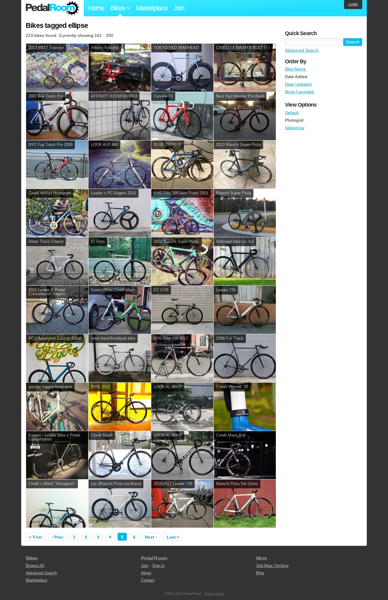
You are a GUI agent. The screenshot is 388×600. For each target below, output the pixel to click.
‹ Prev (57, 537)
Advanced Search (302, 50)
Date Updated (298, 84)
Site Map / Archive (272, 565)
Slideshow (294, 127)
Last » (173, 537)
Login (353, 4)
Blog (260, 573)
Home (96, 8)
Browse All (35, 565)
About (146, 573)
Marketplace (152, 8)
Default (292, 112)
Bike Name (295, 69)
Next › (151, 537)
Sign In (158, 565)
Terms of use (214, 593)
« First (35, 537)
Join (178, 8)
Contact (148, 580)
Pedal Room (52, 8)
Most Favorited (299, 91)
